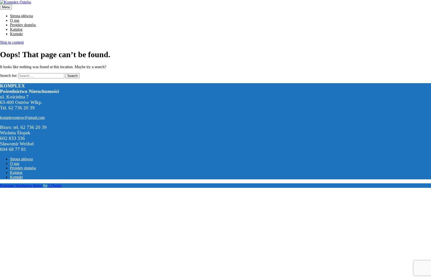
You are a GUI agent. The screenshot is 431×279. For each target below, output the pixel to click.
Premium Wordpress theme (21, 185)
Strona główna (21, 16)
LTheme (55, 185)
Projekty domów (23, 25)
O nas (14, 20)
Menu (6, 7)
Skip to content (12, 42)
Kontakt (16, 34)
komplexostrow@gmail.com (22, 117)
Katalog (16, 29)
